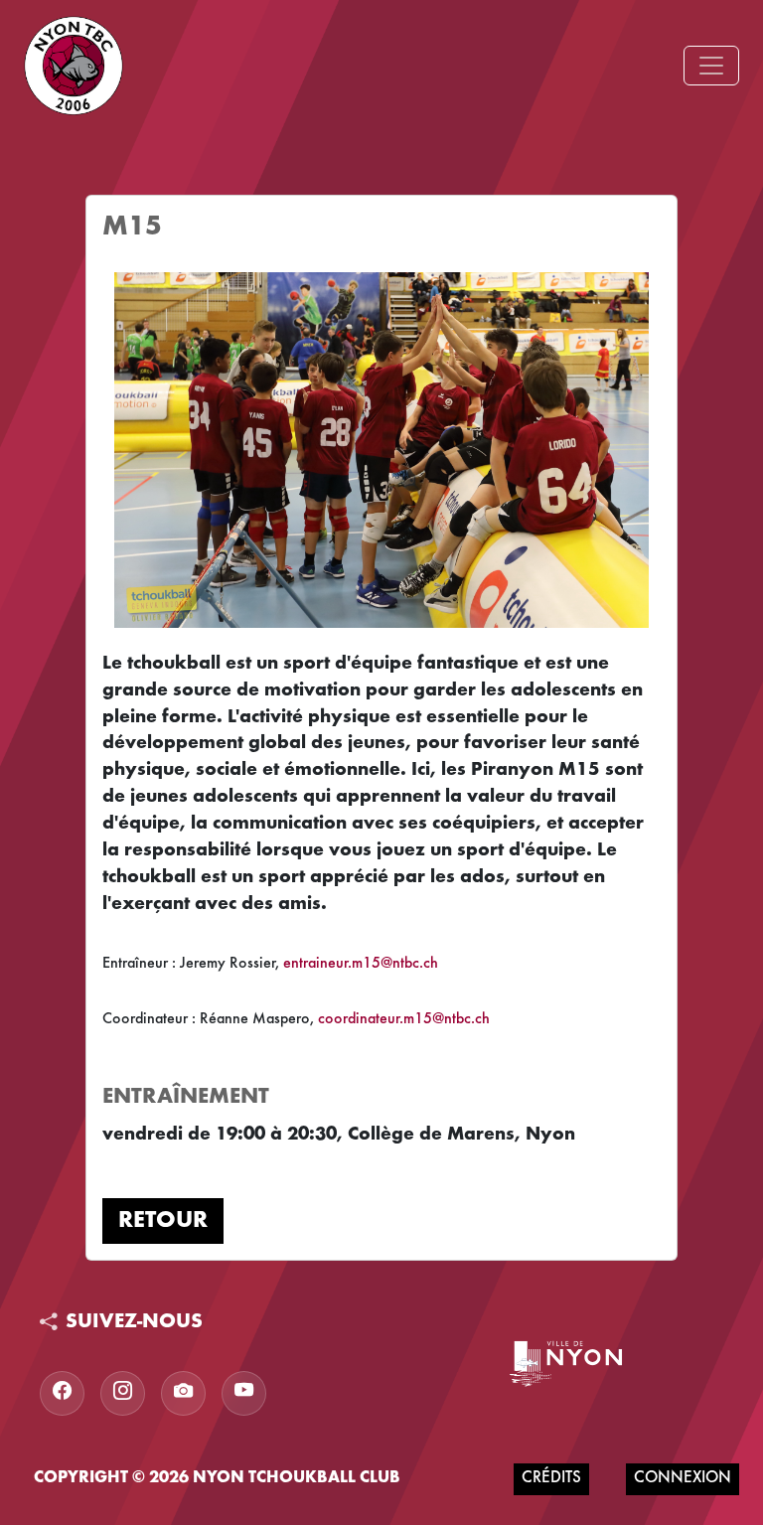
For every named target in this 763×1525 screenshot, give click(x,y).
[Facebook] (62, 1393)
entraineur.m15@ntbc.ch (360, 964)
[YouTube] (244, 1393)
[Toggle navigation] (711, 65)
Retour (163, 1221)
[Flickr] (183, 1393)
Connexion (682, 1478)
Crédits (551, 1478)
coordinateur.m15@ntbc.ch (404, 1019)
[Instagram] (122, 1393)
